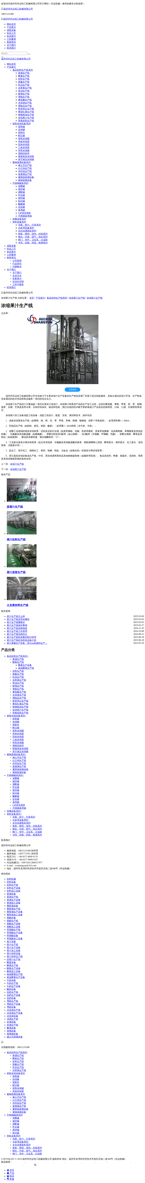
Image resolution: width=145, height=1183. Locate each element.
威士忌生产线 (25, 165)
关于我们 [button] (11, 269)
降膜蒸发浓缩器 (26, 156)
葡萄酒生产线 (13, 909)
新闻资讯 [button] (11, 257)
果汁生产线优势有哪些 (18, 619)
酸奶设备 (11, 989)
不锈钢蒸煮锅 (25, 216)
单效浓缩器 (23, 141)
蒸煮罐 (21, 210)
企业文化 (17, 275)
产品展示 (11, 27)
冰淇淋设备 (12, 1016)
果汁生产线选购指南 (17, 628)
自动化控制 (18, 281)
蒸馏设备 (11, 1031)
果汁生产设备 (13, 947)
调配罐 (21, 192)
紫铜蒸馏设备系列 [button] (21, 162)
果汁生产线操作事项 (17, 625)
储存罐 (21, 189)
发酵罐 (21, 186)
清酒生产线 (12, 1019)
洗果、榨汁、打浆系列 (29, 225)
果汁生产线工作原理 (17, 631)
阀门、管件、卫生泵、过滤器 (33, 240)
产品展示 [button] (11, 67)
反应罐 (21, 207)
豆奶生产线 (12, 992)
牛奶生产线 (12, 983)
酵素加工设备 (13, 971)
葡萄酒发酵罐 (15, 1165)
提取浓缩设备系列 (16, 716)
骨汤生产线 (23, 91)
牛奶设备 (11, 980)
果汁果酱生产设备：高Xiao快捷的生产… (27, 643)
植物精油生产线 (26, 114)
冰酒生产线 (33, 1162)
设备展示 (17, 278)
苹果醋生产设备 (15, 932)
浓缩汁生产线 (17, 464)
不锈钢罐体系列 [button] (20, 183)
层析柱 (21, 132)
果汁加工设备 (13, 950)
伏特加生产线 (25, 171)
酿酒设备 (11, 1028)
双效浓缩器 (23, 144)
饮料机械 (11, 879)
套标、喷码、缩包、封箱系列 (33, 234)
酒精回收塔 (23, 153)
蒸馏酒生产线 (25, 174)
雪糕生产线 (23, 97)
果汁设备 (11, 941)
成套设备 (11, 30)
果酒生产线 (23, 73)
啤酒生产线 (23, 94)
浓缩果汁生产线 (26, 117)
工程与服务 (18, 284)
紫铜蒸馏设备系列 (16, 754)
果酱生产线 (23, 82)
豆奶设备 (11, 998)
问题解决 (17, 266)
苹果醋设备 (12, 935)
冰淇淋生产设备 (15, 1013)
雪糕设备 (11, 1007)
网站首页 (11, 24)
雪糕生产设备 (13, 1004)
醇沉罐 (21, 135)
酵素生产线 (23, 76)
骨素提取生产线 (26, 120)
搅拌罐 (21, 198)
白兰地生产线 (25, 168)
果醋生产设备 (13, 923)
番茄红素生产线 (26, 111)
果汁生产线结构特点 (17, 634)
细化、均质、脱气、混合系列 (33, 237)
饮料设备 (11, 882)
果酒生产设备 (13, 900)
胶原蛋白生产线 (26, 109)
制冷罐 (21, 201)
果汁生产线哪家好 (16, 622)
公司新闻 (17, 260)
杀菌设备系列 (19, 219)
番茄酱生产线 (25, 100)
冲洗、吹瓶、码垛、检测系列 (33, 243)
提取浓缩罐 (23, 138)
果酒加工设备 (13, 903)
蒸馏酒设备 (12, 1034)
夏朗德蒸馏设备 (26, 177)
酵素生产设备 (25, 665)
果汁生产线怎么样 (16, 616)
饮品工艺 (11, 33)
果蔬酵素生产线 (26, 668)
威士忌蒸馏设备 (15, 1037)
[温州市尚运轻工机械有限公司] (17, 9)
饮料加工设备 (13, 891)
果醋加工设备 (13, 926)
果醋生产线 (12, 920)
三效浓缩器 (23, 147)
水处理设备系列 (26, 228)
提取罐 (21, 126)
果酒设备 (11, 894)
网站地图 (131, 1159)
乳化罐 (21, 195)
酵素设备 (11, 962)
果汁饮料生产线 (15, 956)
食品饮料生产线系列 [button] (22, 70)
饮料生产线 (23, 79)
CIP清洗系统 (24, 213)
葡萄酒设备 (12, 906)
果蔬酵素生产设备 (16, 977)
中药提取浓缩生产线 (120, 1162)
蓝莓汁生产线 (13, 959)
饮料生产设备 (13, 888)
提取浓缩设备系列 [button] (21, 123)
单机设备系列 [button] (19, 222)
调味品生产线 (25, 106)
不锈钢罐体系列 (15, 775)
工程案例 (11, 39)
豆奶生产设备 (13, 995)
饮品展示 (11, 36)
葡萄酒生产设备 (15, 912)
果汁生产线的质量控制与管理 (21, 637)
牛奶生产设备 (13, 986)
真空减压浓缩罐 (26, 159)
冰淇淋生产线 (25, 103)
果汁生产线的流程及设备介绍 (21, 640)
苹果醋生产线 (13, 929)
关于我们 (11, 45)
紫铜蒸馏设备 (25, 180)
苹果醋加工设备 (15, 938)
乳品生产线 (23, 85)
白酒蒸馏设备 (74, 1162)
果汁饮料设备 (13, 953)
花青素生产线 (25, 88)
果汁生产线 (12, 944)
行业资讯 (17, 263)
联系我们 (11, 48)
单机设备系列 (14, 814)
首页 (31, 298)
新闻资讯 (11, 42)
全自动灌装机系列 (27, 231)
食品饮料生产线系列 (57, 298)
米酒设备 (11, 1022)
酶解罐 (21, 204)
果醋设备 (11, 918)
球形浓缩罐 (23, 150)
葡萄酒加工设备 (15, 915)
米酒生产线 (12, 1025)
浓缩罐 (21, 129)
